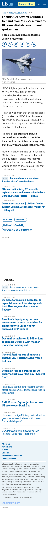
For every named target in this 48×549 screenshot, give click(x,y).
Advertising (7, 446)
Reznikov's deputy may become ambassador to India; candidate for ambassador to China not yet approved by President (22, 324)
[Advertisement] (24, 257)
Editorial (5, 452)
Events (5, 449)
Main (4, 12)
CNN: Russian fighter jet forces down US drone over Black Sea (23, 403)
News (11, 12)
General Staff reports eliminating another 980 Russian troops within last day (22, 358)
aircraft (20, 219)
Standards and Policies (12, 455)
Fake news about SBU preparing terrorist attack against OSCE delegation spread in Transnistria (23, 389)
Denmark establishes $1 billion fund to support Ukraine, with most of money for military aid (23, 207)
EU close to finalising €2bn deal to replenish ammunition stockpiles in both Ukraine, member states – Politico (23, 192)
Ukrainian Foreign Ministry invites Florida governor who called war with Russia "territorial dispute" (23, 418)
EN (39, 4)
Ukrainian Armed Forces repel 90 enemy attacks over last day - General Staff (23, 374)
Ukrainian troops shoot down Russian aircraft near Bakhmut (20, 179)
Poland (7, 219)
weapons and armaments (17, 230)
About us (6, 444)
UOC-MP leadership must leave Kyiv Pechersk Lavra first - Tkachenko (20, 432)
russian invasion (13, 224)
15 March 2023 (21, 12)
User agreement (9, 458)
